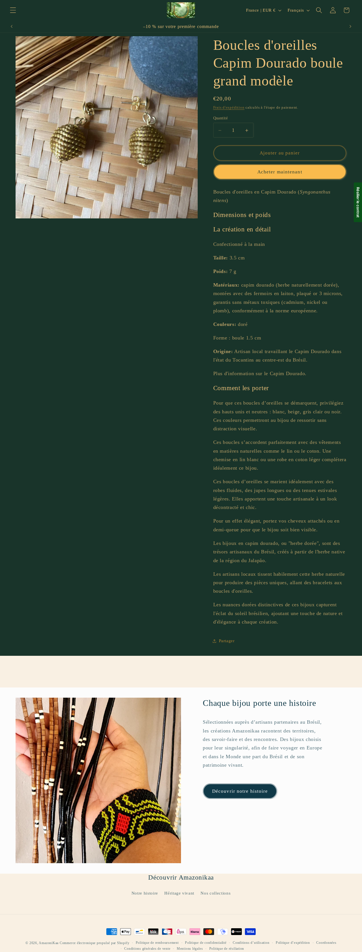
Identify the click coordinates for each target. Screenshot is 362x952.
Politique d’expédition (293, 943)
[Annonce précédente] (11, 27)
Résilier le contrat (358, 202)
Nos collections (215, 893)
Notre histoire (145, 893)
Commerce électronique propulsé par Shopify (94, 943)
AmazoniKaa (49, 943)
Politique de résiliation (226, 949)
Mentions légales (190, 949)
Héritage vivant (179, 893)
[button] (13, 10)
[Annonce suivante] (350, 27)
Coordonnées (326, 943)
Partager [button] (227, 640)
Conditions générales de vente (147, 949)
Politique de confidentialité (206, 943)
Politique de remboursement (157, 943)
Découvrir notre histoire (240, 791)
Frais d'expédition (229, 107)
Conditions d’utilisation (251, 943)
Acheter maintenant (279, 172)
